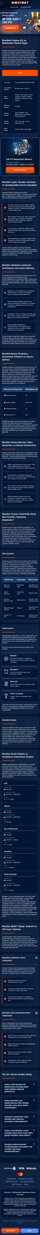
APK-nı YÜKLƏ (20, 170)
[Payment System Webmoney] (10, 1168)
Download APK (26, 7)
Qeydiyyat (10, 1231)
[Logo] (19, 2)
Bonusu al (10, 28)
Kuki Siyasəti (17, 1184)
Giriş (20, 73)
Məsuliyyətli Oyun (27, 1181)
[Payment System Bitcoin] (31, 1168)
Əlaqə (26, 1184)
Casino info (14, 7)
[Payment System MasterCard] (20, 1174)
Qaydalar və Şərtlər (25, 1179)
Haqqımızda (11, 1179)
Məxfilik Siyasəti (12, 1181)
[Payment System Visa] (21, 1168)
